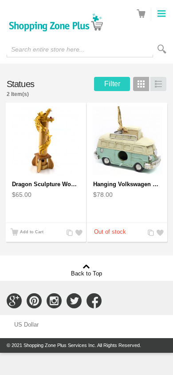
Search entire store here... (48, 49)
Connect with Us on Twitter (74, 300)
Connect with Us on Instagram (54, 300)
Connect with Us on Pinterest (34, 300)
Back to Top (86, 273)
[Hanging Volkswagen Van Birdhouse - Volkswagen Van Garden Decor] (127, 140)
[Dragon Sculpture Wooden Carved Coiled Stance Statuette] (46, 140)
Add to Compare (68, 233)
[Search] (162, 49)
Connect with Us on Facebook (94, 300)
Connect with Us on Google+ (14, 300)
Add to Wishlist (77, 233)
